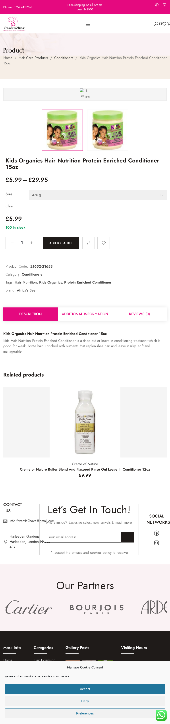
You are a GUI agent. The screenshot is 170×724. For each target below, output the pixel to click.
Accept (85, 689)
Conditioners (63, 57)
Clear (10, 206)
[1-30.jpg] (62, 130)
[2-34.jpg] (108, 130)
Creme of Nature (85, 464)
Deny (85, 701)
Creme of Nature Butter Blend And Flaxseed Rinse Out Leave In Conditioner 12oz (85, 469)
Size (9, 194)
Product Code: (17, 266)
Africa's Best (27, 290)
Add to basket (61, 243)
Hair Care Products (33, 57)
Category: (13, 274)
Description (30, 314)
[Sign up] (127, 537)
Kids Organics (50, 282)
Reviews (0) (139, 314)
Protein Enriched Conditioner (87, 282)
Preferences (85, 713)
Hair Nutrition (26, 282)
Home (7, 57)
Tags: (10, 282)
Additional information (85, 314)
